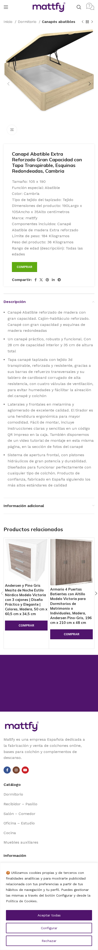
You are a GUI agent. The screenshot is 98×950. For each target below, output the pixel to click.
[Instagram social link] (16, 770)
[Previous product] (82, 21)
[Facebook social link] (35, 280)
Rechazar (49, 941)
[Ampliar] (12, 130)
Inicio (9, 22)
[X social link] (41, 280)
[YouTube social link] (25, 770)
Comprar (24, 267)
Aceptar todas (49, 915)
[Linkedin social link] (53, 280)
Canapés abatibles (58, 22)
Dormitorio (28, 22)
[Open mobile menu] (6, 7)
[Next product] (92, 21)
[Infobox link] (90, 7)
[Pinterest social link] (47, 280)
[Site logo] (49, 6)
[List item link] (49, 794)
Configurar (49, 928)
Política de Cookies (21, 901)
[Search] (79, 7)
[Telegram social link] (59, 280)
